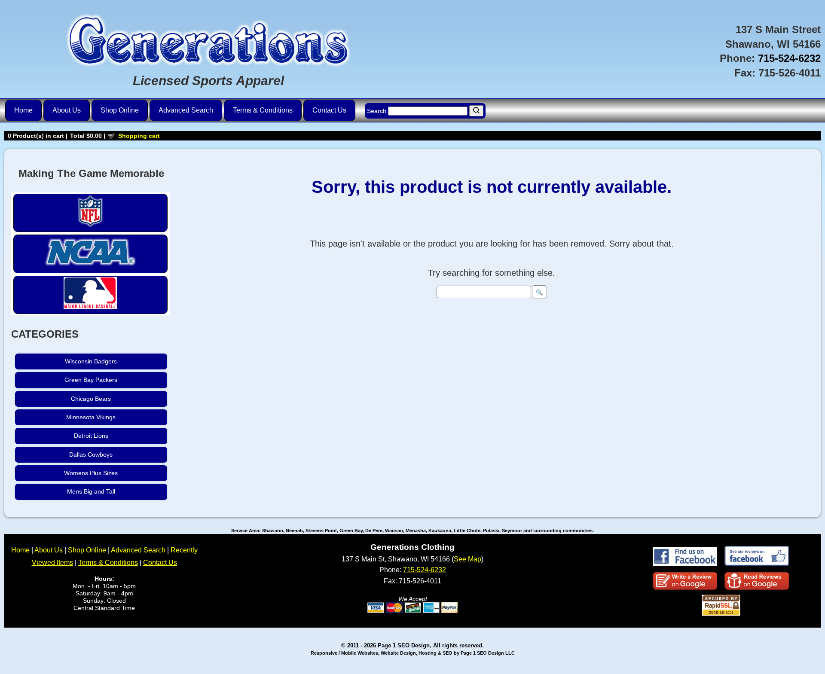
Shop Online (120, 110)
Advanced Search (186, 110)
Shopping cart (139, 135)
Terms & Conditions (263, 110)
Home (23, 110)
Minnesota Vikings (91, 417)
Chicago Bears (91, 398)
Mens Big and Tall (91, 491)
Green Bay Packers (90, 379)
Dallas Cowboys (91, 454)
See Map (467, 559)
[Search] (476, 110)
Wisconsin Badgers (91, 361)
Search (377, 110)
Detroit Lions (91, 435)
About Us (66, 110)
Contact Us (329, 110)
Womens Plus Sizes (91, 473)
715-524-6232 (789, 58)
